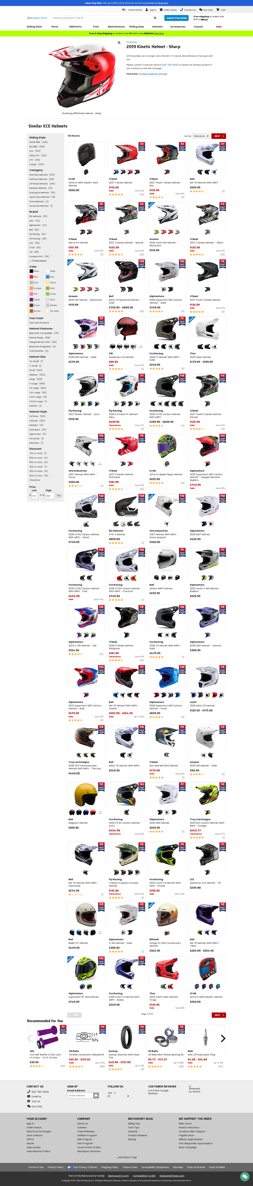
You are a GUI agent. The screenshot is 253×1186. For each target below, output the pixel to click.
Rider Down (185, 1123)
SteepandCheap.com (172, 1176)
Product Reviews (137, 1135)
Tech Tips (133, 1127)
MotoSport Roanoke (88, 1151)
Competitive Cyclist (144, 1176)
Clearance (34, 480)
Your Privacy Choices (85, 1167)
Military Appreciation (191, 1139)
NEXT (217, 136)
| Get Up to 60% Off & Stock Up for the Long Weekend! (126, 3)
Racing (132, 1139)
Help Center (34, 1147)
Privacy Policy (55, 1167)
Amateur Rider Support (192, 1131)
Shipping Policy (109, 1167)
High (46, 493)
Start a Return (35, 1135)
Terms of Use (35, 1167)
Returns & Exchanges (39, 1131)
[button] (206, 9)
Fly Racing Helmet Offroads (153, 73)
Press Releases (85, 1131)
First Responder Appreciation (196, 1143)
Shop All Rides (217, 1167)
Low (33, 493)
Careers (82, 1127)
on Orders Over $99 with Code (126, 33)
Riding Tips (134, 1123)
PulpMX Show (186, 1135)
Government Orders (89, 1147)
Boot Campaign (188, 1147)
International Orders (38, 1151)
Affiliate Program (87, 1135)
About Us (82, 1123)
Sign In (30, 1123)
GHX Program (85, 1143)
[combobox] (201, 136)
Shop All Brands (196, 1167)
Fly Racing (131, 42)
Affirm (30, 1139)
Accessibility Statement (155, 1167)
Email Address (76, 1090)
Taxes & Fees (129, 1167)
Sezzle (30, 1143)
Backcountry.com (118, 1176)
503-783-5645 (170, 64)
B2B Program (84, 1139)
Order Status (34, 1127)
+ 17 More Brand (38, 260)
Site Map (178, 1167)
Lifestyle (132, 1131)
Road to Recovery (189, 1127)
